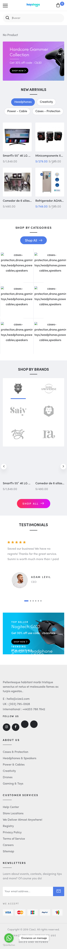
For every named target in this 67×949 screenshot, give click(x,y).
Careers (8, 845)
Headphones (23, 102)
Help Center (11, 807)
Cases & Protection (15, 752)
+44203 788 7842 (34, 709)
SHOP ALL (31, 504)
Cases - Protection (47, 111)
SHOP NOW (18, 71)
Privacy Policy (12, 832)
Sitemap (8, 851)
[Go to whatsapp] (9, 938)
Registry (8, 826)
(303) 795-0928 (19, 704)
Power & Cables (14, 764)
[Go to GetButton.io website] (9, 945)
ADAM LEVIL (41, 577)
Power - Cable (17, 111)
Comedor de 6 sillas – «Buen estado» (28, 200)
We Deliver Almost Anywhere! (22, 819)
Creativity (46, 102)
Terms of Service (14, 838)
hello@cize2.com (18, 699)
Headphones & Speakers (19, 758)
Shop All (31, 240)
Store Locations (13, 813)
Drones (7, 777)
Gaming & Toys (13, 783)
